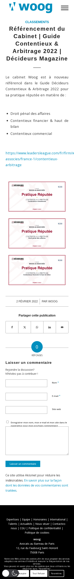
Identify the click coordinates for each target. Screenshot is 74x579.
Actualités (26, 524)
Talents (12, 524)
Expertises (12, 519)
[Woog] (31, 7)
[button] (10, 573)
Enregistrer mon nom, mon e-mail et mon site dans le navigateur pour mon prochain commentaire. (39, 424)
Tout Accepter (20, 573)
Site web (56, 409)
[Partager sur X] (24, 327)
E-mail (56, 396)
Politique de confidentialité (44, 528)
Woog (53, 301)
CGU (22, 528)
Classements (37, 22)
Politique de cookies (37, 532)
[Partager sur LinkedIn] (49, 327)
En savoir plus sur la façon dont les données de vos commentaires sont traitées (37, 485)
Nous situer (42, 524)
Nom (55, 382)
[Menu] (62, 7)
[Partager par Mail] (62, 327)
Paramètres (56, 573)
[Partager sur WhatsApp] (37, 327)
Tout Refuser (39, 573)
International (57, 519)
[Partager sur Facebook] (12, 327)
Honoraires (40, 519)
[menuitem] (62, 7)
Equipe (26, 519)
